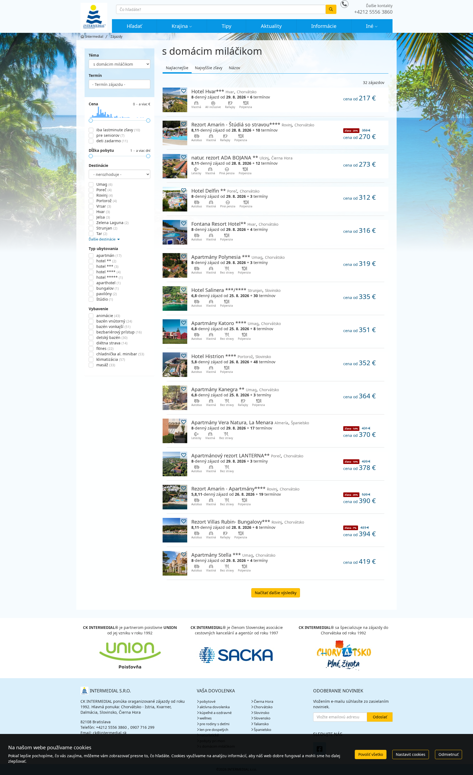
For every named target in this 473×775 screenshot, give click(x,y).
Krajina (180, 26)
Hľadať (134, 26)
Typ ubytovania (103, 248)
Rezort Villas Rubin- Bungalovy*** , (247, 521)
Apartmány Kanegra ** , (235, 389)
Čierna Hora (263, 701)
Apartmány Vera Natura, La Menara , (250, 422)
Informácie (323, 26)
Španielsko (262, 729)
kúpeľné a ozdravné (216, 712)
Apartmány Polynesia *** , (238, 257)
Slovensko (262, 718)
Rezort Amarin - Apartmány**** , (245, 488)
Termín (95, 75)
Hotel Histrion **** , (231, 356)
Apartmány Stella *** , (233, 555)
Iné (369, 26)
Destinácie (98, 165)
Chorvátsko (263, 706)
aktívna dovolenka (215, 706)
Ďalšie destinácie (102, 239)
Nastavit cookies (410, 754)
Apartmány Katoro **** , (236, 323)
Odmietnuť (448, 754)
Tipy (226, 26)
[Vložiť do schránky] (183, 91)
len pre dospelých (214, 729)
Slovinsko (261, 712)
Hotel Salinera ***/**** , (236, 290)
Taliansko (261, 723)
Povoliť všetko (370, 754)
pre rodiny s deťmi (214, 723)
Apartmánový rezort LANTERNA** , (247, 455)
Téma (94, 55)
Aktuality (271, 26)
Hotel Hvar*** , (223, 91)
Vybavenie (98, 308)
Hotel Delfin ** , (225, 190)
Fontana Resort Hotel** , (234, 223)
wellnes (206, 718)
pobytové (207, 701)
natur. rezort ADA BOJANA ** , (242, 157)
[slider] (91, 120)
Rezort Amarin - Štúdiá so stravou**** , (252, 124)
